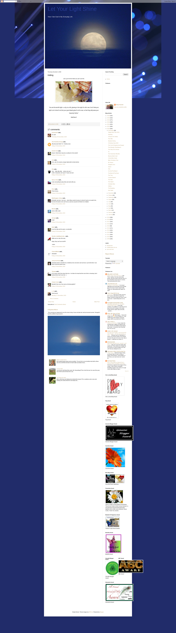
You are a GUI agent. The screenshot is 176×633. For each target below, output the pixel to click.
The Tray (110, 175)
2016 (108, 223)
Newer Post (51, 301)
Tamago (54, 271)
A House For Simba (113, 136)
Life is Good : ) (111, 321)
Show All (126, 371)
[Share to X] (66, 124)
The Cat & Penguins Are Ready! (116, 145)
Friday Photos (110, 352)
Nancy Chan (55, 180)
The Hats (110, 179)
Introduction (110, 245)
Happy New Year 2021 (113, 132)
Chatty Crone (55, 282)
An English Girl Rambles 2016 (115, 302)
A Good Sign (60, 368)
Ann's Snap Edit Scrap (113, 293)
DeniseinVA (55, 132)
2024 (108, 120)
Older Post (96, 301)
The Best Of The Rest (113, 173)
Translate (117, 263)
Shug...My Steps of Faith (113, 313)
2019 (108, 217)
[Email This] (62, 124)
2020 (108, 128)
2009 (108, 238)
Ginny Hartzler (119, 104)
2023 (108, 122)
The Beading (111, 188)
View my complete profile (120, 107)
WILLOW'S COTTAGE (112, 274)
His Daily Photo (111, 361)
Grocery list (110, 294)
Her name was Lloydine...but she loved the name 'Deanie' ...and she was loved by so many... (116, 334)
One (109, 169)
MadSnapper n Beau (57, 198)
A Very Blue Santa (112, 158)
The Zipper (111, 181)
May (109, 206)
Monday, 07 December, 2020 (59, 295)
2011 (108, 234)
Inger (53, 227)
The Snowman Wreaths (114, 153)
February (110, 212)
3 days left (109, 314)
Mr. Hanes (110, 162)
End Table (110, 190)
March (110, 210)
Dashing (110, 134)
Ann (53, 160)
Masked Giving (112, 141)
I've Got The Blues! (112, 171)
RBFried (91, 612)
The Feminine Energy (57, 141)
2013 (108, 230)
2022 (108, 124)
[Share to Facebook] (67, 124)
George (54, 218)
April (109, 208)
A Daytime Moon (53, 309)
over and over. (110, 249)
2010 (108, 236)
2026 (108, 115)
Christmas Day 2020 (113, 143)
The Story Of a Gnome (113, 149)
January (110, 214)
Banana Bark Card (112, 156)
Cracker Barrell (112, 177)
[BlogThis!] (64, 124)
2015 (108, 226)
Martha (53, 208)
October (110, 195)
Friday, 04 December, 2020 (58, 146)
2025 (108, 118)
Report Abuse (109, 254)
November (111, 193)
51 (108, 151)
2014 (108, 228)
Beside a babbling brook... (58, 236)
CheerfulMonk (55, 251)
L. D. (53, 291)
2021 (108, 126)
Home (74, 301)
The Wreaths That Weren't (114, 147)
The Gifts (110, 138)
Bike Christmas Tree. (113, 160)
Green (109, 166)
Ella (53, 169)
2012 (108, 232)
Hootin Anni (55, 151)
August (110, 199)
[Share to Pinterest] (69, 124)
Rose (53, 189)
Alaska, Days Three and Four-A (114, 275)
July (109, 201)
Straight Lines (111, 164)
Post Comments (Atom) (60, 304)
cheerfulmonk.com (112, 283)
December (111, 130)
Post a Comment (54, 298)
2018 (108, 219)
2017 (108, 221)
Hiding (109, 186)
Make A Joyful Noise (62, 359)
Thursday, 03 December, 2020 (59, 136)
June (109, 204)
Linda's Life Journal (112, 331)
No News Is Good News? (113, 285)
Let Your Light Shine (72, 9)
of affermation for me (112, 247)
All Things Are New (61, 377)
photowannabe (111, 342)
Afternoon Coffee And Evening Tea (116, 351)
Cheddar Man (111, 184)
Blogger (102, 612)
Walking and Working (112, 323)
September (111, 197)
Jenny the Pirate (56, 260)
